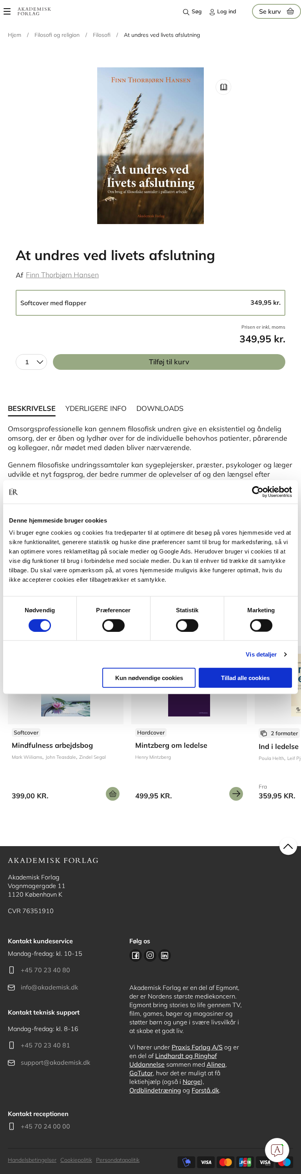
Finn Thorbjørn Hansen (62, 274)
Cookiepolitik (76, 1159)
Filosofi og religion (57, 34)
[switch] (113, 625)
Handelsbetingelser (32, 1159)
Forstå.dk (205, 1090)
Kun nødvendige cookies (149, 678)
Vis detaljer (261, 654)
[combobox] (31, 362)
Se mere (236, 794)
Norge (192, 1081)
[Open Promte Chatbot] (277, 1150)
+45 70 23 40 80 (45, 970)
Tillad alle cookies (245, 678)
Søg (197, 11)
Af (19, 275)
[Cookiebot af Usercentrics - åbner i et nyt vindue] (257, 491)
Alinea (216, 1064)
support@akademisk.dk (55, 1062)
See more (65, 726)
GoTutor (141, 1073)
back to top (288, 846)
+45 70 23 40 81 (45, 1045)
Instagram (150, 955)
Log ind (226, 11)
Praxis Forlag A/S (197, 1047)
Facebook (135, 955)
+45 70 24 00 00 (45, 1126)
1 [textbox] (27, 362)
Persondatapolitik (118, 1159)
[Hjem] (34, 11)
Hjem (14, 34)
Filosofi (102, 34)
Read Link (223, 87)
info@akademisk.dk (49, 987)
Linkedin (164, 955)
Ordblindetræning (155, 1090)
